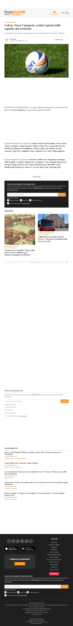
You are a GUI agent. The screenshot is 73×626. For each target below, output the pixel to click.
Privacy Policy (26, 203)
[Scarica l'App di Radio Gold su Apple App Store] (11, 549)
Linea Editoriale (43, 605)
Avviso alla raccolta (36, 614)
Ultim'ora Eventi (54, 562)
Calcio (6, 22)
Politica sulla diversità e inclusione (14, 605)
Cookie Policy (40, 603)
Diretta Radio (54, 565)
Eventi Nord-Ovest (37, 200)
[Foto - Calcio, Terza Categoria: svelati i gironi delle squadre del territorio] (36, 61)
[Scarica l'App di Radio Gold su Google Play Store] (28, 549)
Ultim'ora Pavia (54, 557)
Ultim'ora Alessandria (54, 555)
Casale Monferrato (20, 458)
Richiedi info (19, 563)
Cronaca (6, 248)
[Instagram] (22, 541)
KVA (41, 623)
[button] (67, 262)
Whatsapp (54, 550)
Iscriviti (62, 195)
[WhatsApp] (30, 541)
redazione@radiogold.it (42, 622)
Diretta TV (54, 567)
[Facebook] (9, 541)
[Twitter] (13, 541)
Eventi (12, 458)
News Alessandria (14, 200)
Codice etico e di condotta (31, 605)
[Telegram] (26, 541)
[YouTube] (17, 541)
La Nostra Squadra (54, 545)
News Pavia (25, 200)
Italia (11, 478)
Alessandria (12, 22)
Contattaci (54, 573)
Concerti (7, 458)
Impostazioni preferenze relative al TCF (36, 611)
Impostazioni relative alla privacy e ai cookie (36, 612)
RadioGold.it (41, 619)
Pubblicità (54, 547)
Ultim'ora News (54, 552)
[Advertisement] (36, 91)
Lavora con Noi (54, 570)
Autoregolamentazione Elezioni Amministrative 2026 (36, 609)
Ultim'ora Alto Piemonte (54, 560)
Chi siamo (54, 542)
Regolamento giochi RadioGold (56, 605)
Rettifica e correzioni (38, 607)
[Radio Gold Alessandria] (14, 13)
